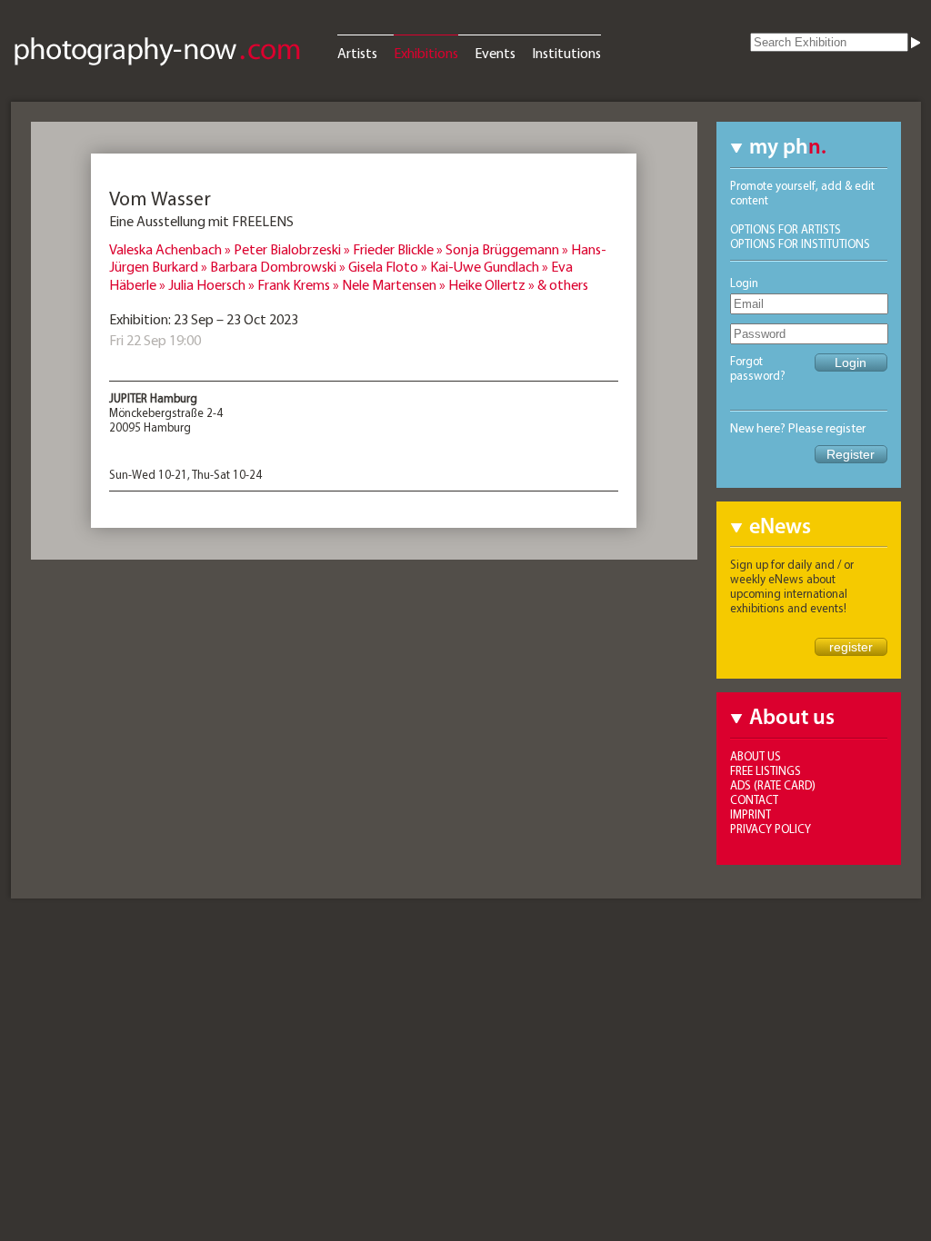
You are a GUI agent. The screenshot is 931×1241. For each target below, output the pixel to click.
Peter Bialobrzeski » (293, 249)
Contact (754, 799)
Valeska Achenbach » (171, 249)
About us (755, 756)
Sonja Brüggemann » (508, 249)
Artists (357, 53)
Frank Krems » (299, 284)
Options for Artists (785, 229)
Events (495, 53)
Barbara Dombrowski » (279, 266)
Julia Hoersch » (212, 284)
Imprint (750, 814)
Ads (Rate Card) (773, 785)
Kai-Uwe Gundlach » (490, 266)
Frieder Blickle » (399, 249)
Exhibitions (426, 53)
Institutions (566, 53)
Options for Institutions (800, 243)
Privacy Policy (770, 828)
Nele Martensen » (395, 284)
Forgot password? (758, 367)
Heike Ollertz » (492, 284)
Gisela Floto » (389, 266)
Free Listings (765, 770)
